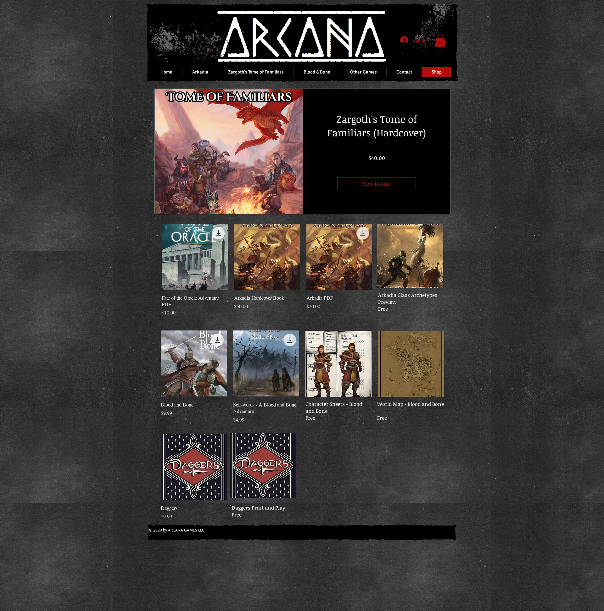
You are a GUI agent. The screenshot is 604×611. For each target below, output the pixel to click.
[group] (303, 270)
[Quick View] (195, 257)
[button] (440, 40)
